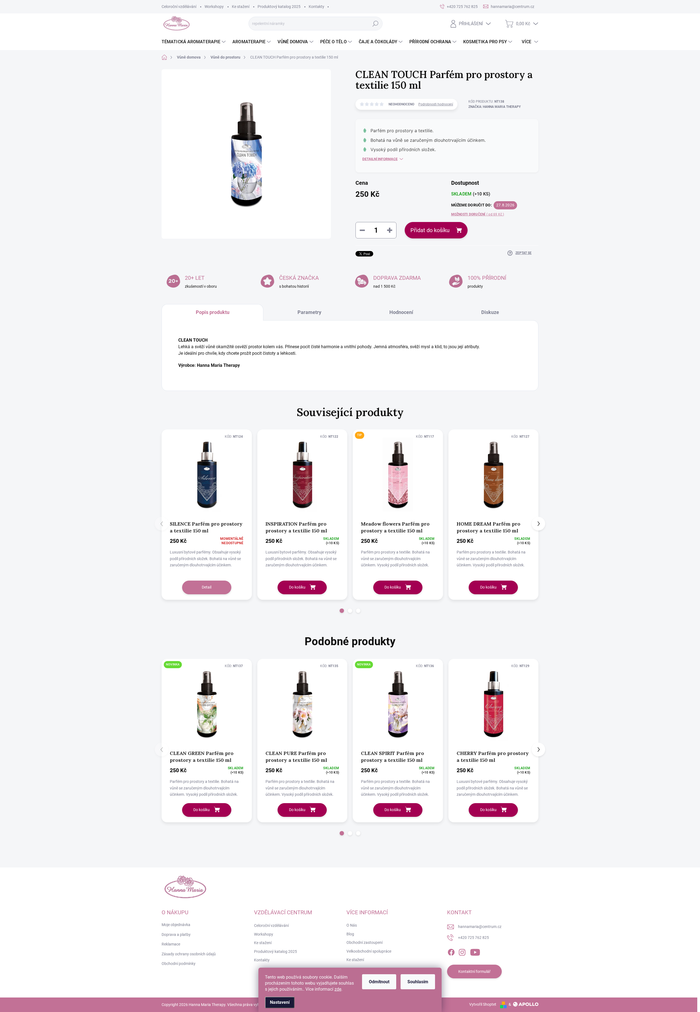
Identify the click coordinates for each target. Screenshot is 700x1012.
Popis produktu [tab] (212, 312)
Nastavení (280, 1002)
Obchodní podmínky (179, 963)
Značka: (494, 107)
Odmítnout (379, 981)
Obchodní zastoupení (364, 942)
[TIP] (398, 475)
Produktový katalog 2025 (279, 6)
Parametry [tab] (309, 312)
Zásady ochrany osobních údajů (189, 954)
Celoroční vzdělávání (179, 6)
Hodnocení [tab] (401, 312)
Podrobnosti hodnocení (435, 104)
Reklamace (171, 944)
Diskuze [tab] (490, 312)
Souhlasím (417, 981)
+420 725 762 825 (473, 937)
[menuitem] (194, 42)
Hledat (375, 23)
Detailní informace (380, 159)
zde (337, 989)
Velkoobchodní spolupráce (368, 951)
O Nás (351, 925)
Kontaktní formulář (474, 971)
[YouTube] (475, 951)
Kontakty (316, 6)
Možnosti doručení (477, 214)
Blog (350, 934)
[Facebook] (451, 951)
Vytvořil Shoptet (482, 1004)
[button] (342, 610)
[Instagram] (462, 951)
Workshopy (214, 6)
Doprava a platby (176, 934)
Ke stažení (240, 6)
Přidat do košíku (430, 230)
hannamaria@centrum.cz (479, 926)
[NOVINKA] (207, 704)
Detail (206, 587)
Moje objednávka (176, 924)
